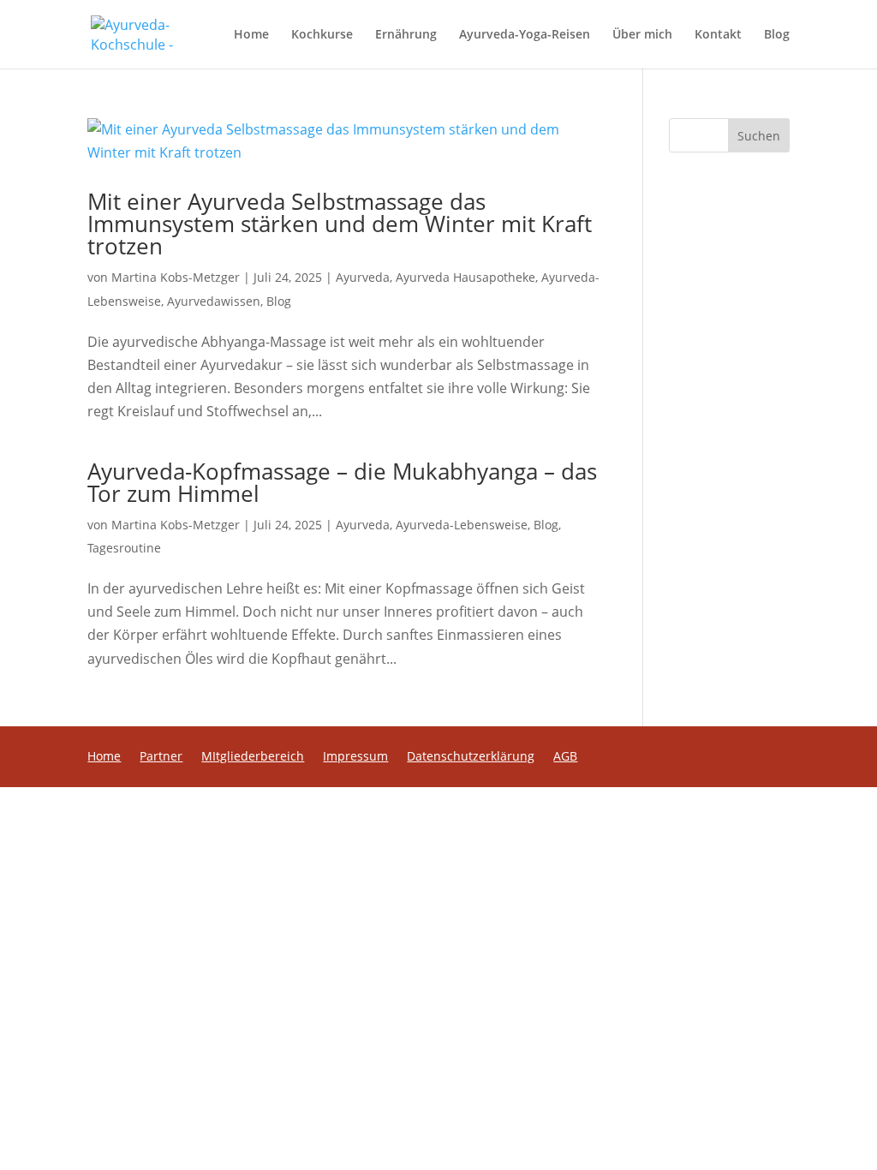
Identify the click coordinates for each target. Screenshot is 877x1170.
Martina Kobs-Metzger (175, 277)
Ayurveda (363, 277)
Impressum (355, 757)
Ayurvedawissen (213, 301)
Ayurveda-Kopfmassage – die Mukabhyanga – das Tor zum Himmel (342, 482)
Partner (161, 757)
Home (251, 35)
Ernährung (406, 35)
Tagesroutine (124, 548)
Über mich (642, 35)
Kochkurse (322, 35)
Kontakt (718, 35)
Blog (777, 35)
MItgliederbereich (252, 757)
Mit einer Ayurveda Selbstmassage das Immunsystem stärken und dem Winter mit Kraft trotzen (339, 223)
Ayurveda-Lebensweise (462, 524)
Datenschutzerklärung (470, 757)
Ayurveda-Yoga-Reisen (524, 35)
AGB (565, 757)
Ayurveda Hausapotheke (465, 277)
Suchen (758, 136)
